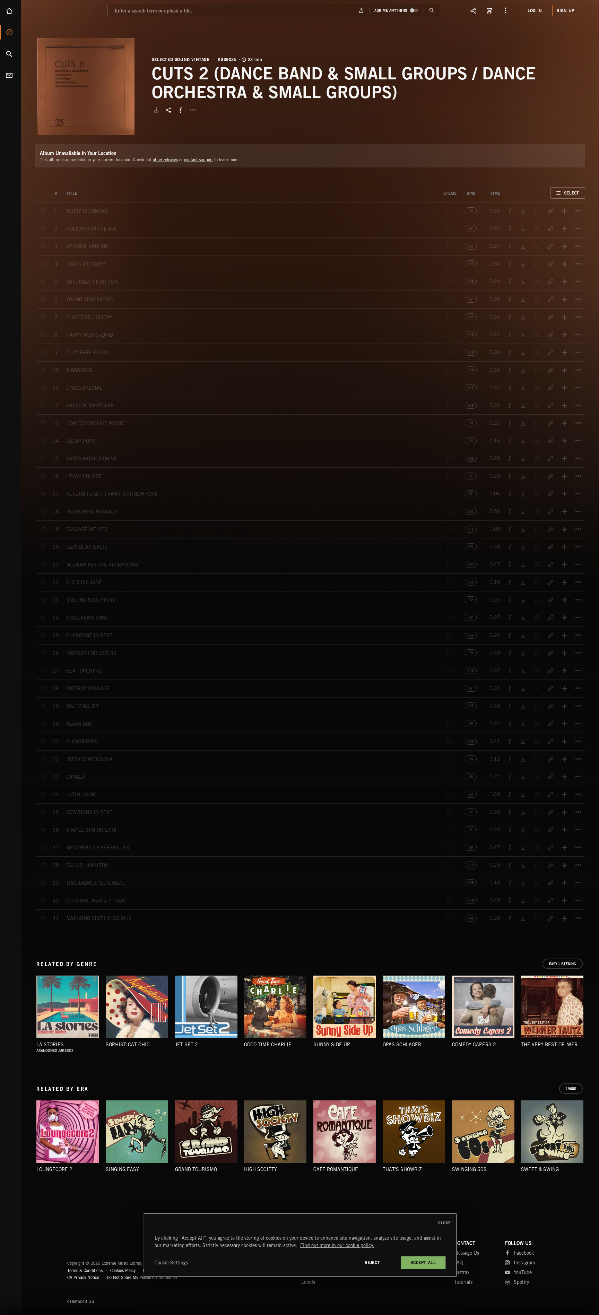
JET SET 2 (186, 1044)
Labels (308, 1282)
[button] (85, 86)
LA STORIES (50, 1044)
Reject (372, 1262)
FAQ (458, 1262)
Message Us (466, 1253)
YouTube (523, 1272)
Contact (10, 75)
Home (10, 10)
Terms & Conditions (85, 1270)
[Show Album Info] (181, 110)
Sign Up (565, 10)
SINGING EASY (122, 1169)
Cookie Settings (171, 1262)
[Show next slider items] (590, 1010)
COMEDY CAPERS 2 (474, 1044)
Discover (10, 32)
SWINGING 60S (469, 1169)
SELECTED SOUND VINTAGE (181, 59)
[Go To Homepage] (58, 10)
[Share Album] (168, 110)
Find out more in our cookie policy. (337, 1245)
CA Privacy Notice (83, 1277)
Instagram (524, 1262)
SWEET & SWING (540, 1169)
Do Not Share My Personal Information (142, 1277)
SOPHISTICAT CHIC (128, 1044)
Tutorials (463, 1282)
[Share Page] (473, 10)
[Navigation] (505, 10)
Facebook (524, 1253)
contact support (198, 159)
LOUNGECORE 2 (54, 1169)
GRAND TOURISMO (196, 1169)
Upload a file (361, 10)
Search (10, 53)
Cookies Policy (123, 1270)
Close (444, 1222)
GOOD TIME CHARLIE (268, 1044)
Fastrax (461, 1272)
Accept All (423, 1262)
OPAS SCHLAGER (402, 1044)
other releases (165, 159)
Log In (535, 10)
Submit (432, 10)
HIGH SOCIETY (260, 1169)
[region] (300, 1245)
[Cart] (489, 10)
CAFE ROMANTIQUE (335, 1169)
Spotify (521, 1282)
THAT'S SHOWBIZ (402, 1169)
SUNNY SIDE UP (331, 1044)
